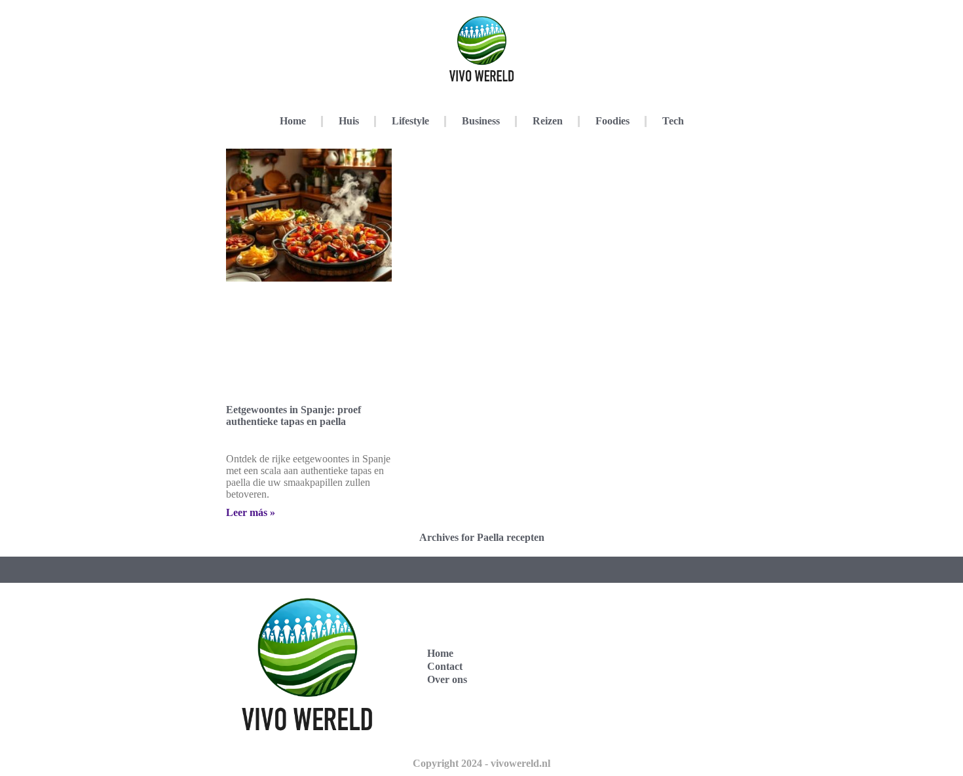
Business (481, 120)
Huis (349, 120)
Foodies (612, 120)
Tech (673, 120)
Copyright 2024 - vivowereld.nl (481, 763)
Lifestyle (410, 120)
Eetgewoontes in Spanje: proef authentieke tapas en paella (293, 415)
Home (293, 120)
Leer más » (250, 512)
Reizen (548, 120)
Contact (445, 666)
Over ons (447, 679)
